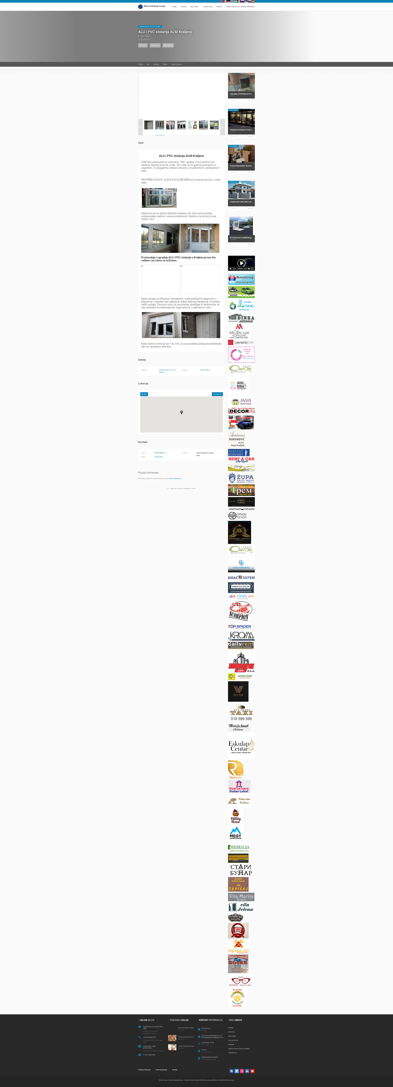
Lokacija (156, 64)
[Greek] (232, 1)
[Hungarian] (235, 1)
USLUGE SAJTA (208, 6)
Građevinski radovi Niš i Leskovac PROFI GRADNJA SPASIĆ (252, 202)
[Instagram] (242, 1071)
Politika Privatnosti (144, 1070)
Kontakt (165, 64)
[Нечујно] (249, 269)
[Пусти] (231, 269)
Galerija (140, 64)
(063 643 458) (158, 457)
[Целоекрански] (252, 269)
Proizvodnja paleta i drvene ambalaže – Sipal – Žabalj (250, 166)
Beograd (233, 239)
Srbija (142, 36)
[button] (241, 263)
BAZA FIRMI (194, 6)
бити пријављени (176, 478)
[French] (225, 1)
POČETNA (184, 6)
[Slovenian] (249, 1)
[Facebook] (231, 1071)
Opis (148, 64)
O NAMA (174, 6)
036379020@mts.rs (160, 453)
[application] (241, 263)
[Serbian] (246, 1)
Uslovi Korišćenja (161, 1070)
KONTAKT (219, 6)
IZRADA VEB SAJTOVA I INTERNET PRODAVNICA (240, 6)
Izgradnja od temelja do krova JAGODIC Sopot (248, 94)
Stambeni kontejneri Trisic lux (241, 130)
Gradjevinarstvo (164, 370)
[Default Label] (247, 1071)
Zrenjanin (182, 1029)
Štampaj (169, 45)
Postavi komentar (176, 64)
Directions (218, 394)
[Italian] (239, 1)
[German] (228, 1)
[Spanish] (253, 1)
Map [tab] (145, 394)
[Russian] (242, 1)
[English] (222, 1)
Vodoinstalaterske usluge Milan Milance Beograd (194, 1046)
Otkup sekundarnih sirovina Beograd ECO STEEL (193, 1037)
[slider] (239, 268)
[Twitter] (237, 1071)
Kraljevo (147, 36)
